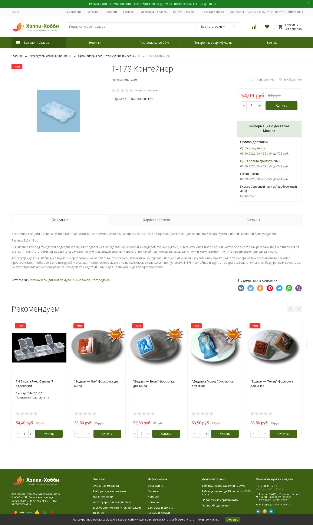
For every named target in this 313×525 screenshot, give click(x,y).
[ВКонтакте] (241, 288)
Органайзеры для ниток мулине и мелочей (107, 56)
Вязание (99, 513)
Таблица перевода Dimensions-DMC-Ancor (226, 492)
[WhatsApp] (289, 288)
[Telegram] (279, 288)
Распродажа (101, 280)
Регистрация (294, 12)
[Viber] (298, 288)
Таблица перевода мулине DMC (223, 486)
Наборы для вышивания (109, 491)
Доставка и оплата (154, 12)
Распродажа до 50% (154, 42)
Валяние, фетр (103, 496)
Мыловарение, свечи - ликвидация (117, 507)
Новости (111, 12)
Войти (279, 12)
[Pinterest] (270, 288)
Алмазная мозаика (106, 486)
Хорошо (232, 519)
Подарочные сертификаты (213, 42)
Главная (17, 56)
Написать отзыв (146, 90)
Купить (281, 105)
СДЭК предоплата (253, 148)
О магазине (74, 12)
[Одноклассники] (260, 288)
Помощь (129, 12)
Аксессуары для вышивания (48, 56)
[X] (250, 288)
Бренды (272, 42)
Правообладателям (215, 505)
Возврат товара (213, 12)
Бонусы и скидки (184, 12)
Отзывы (93, 12)
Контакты (237, 12)
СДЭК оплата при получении (260, 161)
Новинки (95, 42)
